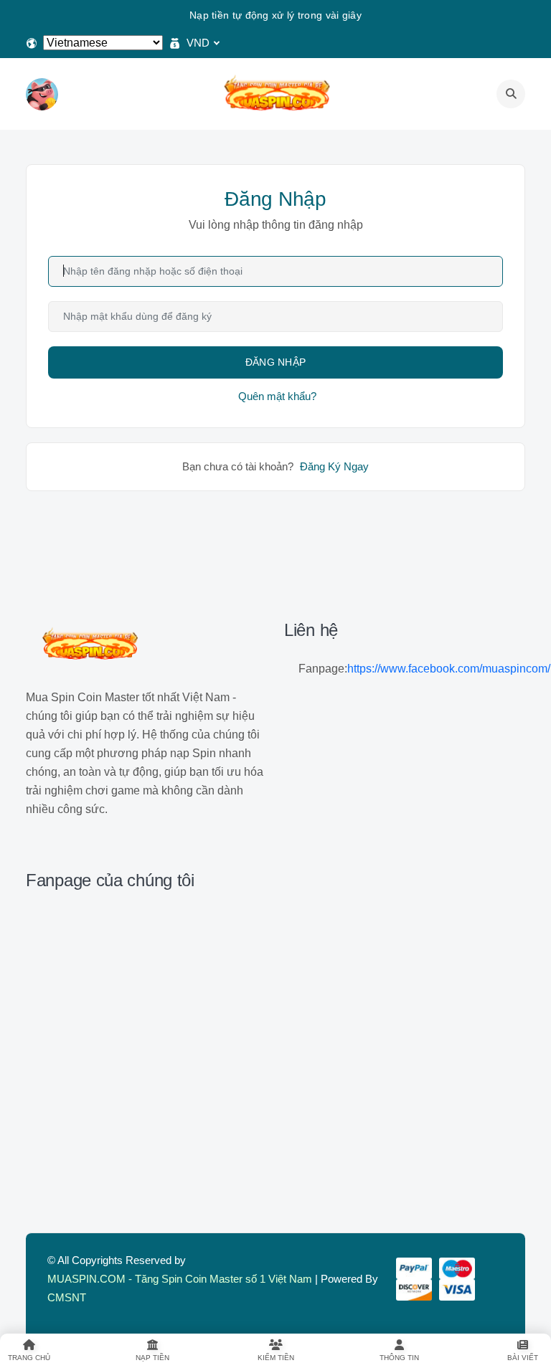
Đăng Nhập (275, 362)
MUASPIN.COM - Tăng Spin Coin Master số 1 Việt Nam (179, 1279)
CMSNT (66, 1297)
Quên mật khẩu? (277, 396)
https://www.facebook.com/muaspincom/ (448, 668)
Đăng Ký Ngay (334, 466)
